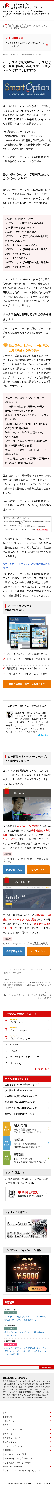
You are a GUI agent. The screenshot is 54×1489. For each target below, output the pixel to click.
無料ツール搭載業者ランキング (19, 1113)
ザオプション (16, 1022)
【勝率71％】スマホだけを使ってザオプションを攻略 (25, 860)
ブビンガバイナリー (20, 1038)
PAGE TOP (46, 1367)
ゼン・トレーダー (19, 1030)
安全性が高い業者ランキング (18, 1090)
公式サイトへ (38, 869)
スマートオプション (20, 969)
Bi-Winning (15, 1063)
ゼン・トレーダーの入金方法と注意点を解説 (25, 943)
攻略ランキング (9, 1442)
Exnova (13, 1050)
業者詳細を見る (14, 869)
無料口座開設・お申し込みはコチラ (27, 684)
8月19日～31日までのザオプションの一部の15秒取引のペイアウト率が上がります (26, 1318)
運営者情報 (7, 1416)
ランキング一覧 (40, 1069)
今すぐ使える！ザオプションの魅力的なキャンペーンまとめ (25, 45)
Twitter (44, 734)
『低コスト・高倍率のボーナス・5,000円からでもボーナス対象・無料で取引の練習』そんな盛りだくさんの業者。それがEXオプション (27, 983)
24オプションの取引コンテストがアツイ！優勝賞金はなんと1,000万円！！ (27, 995)
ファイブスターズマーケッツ (24, 1056)
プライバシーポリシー (12, 1429)
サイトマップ (8, 1433)
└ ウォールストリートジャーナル (17, 1462)
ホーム (6, 1412)
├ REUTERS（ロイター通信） (15, 1454)
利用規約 (6, 1425)
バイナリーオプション (27, 6)
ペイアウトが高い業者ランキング (21, 1108)
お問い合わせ (8, 1421)
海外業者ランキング (11, 1438)
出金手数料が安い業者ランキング (21, 1096)
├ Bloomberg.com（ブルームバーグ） (19, 1458)
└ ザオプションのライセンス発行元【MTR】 (22, 1470)
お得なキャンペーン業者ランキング (22, 1084)
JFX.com (14, 1044)
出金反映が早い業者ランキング (19, 1102)
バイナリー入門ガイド (12, 1446)
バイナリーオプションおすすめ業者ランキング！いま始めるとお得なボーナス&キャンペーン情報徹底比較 (26, 1351)
